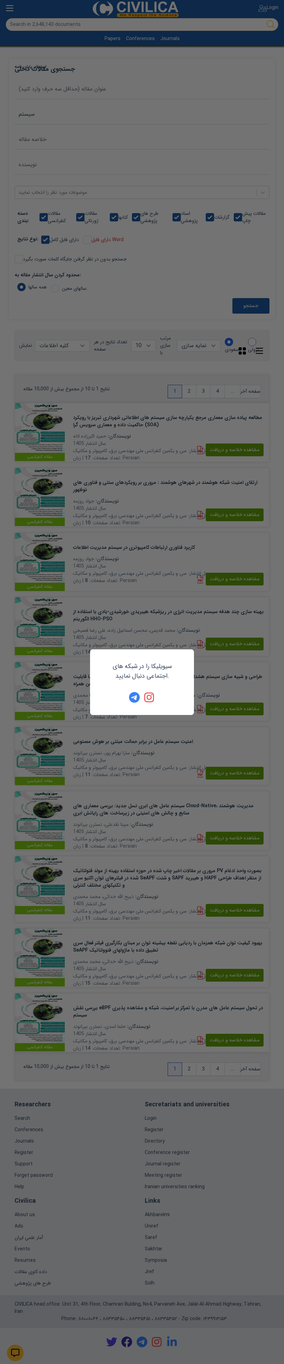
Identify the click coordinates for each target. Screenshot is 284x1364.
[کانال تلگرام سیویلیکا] (134, 697)
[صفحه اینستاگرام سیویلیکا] (149, 697)
